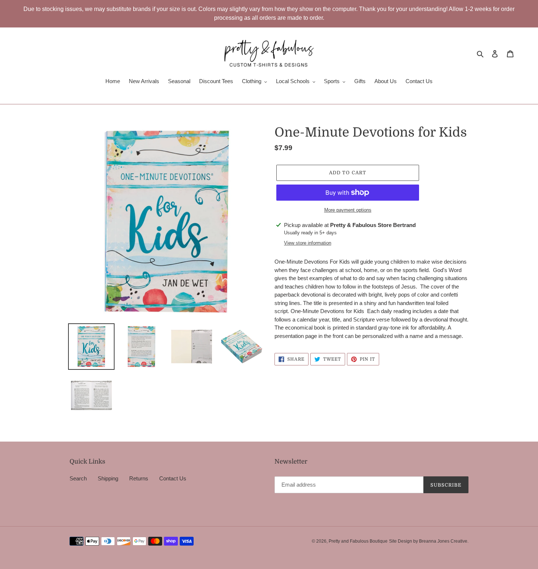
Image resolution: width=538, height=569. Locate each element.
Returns (138, 478)
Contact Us (172, 478)
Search (78, 478)
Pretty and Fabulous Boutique (358, 541)
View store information (307, 243)
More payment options (347, 210)
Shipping (108, 478)
